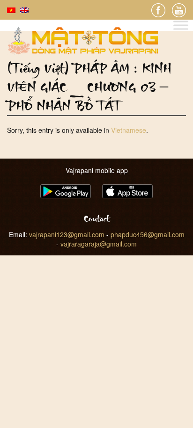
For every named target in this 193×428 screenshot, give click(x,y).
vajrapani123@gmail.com (66, 234)
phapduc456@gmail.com (148, 234)
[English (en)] (24, 9)
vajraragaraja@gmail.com (98, 243)
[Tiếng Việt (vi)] (11, 9)
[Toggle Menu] (180, 25)
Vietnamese (128, 130)
